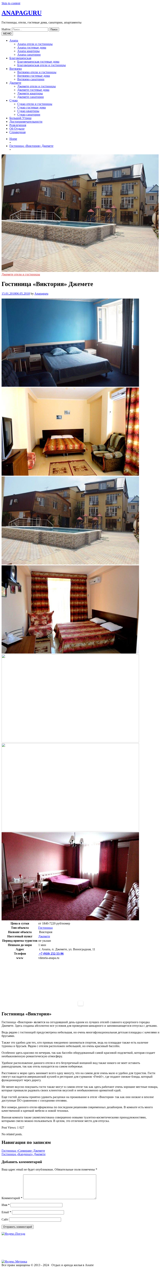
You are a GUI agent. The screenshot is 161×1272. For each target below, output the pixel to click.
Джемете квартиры (30, 93)
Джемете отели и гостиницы (36, 86)
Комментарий (12, 1198)
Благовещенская (20, 58)
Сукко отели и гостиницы (34, 104)
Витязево (15, 68)
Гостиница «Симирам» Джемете (23, 1150)
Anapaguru (41, 293)
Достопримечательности (25, 121)
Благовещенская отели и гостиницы (41, 65)
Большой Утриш (20, 118)
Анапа (13, 40)
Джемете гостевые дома (33, 89)
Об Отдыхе (17, 128)
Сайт (5, 1219)
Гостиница (45, 927)
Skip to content (11, 3)
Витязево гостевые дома (33, 75)
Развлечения (17, 125)
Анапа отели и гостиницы (35, 44)
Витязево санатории (30, 79)
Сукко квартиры (28, 111)
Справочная (17, 132)
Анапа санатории (29, 54)
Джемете (15, 82)
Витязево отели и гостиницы (36, 72)
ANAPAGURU (22, 12)
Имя (6, 1205)
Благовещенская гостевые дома (38, 61)
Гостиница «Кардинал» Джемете (24, 1154)
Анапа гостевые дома (31, 47)
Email (6, 1212)
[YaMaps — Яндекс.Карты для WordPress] (80, 1003)
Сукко (13, 100)
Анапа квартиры (28, 51)
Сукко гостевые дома (31, 107)
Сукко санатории (28, 114)
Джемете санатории (30, 97)
